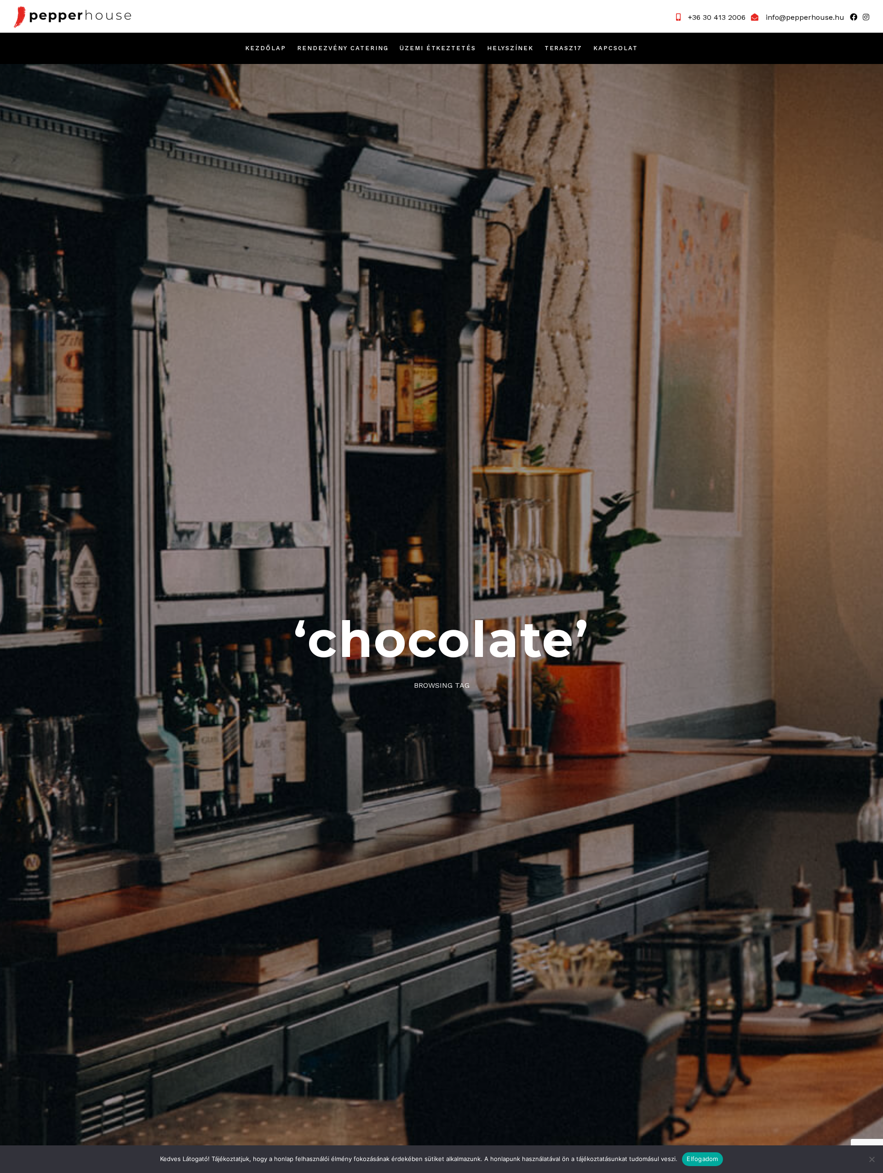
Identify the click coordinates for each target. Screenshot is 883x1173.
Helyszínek (510, 48)
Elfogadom (702, 1158)
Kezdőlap (265, 48)
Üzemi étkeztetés (438, 48)
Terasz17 (564, 48)
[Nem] (871, 1159)
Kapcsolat (615, 48)
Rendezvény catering (343, 48)
